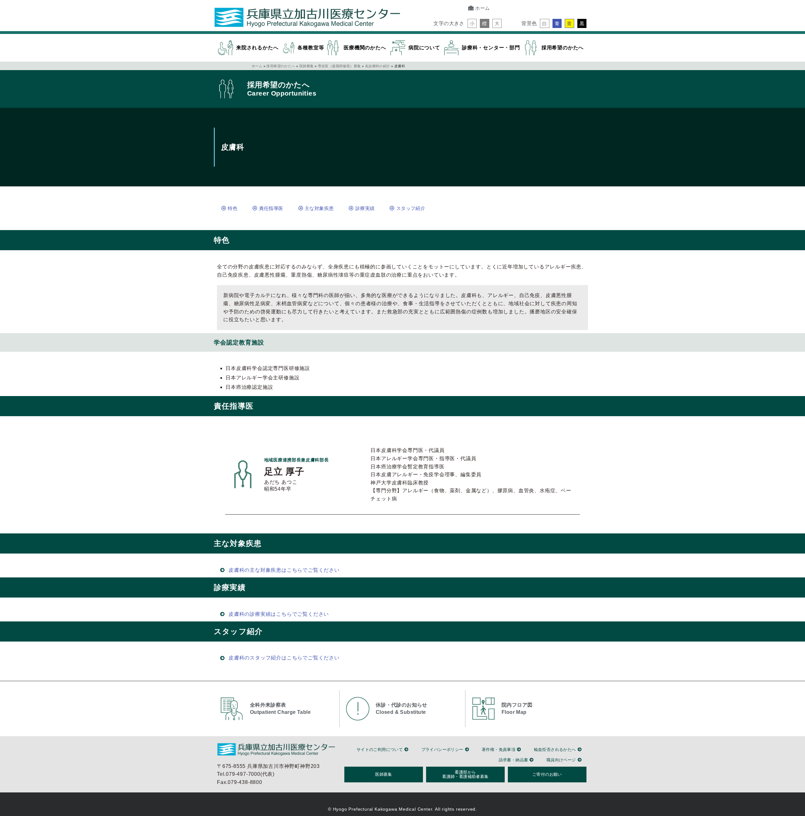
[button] (472, 23)
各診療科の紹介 (377, 65)
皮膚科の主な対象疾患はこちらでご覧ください (284, 570)
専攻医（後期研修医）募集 (339, 65)
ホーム (257, 65)
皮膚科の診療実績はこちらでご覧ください (279, 614)
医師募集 (306, 65)
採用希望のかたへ (280, 65)
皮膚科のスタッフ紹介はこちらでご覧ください (284, 658)
